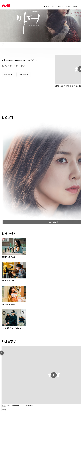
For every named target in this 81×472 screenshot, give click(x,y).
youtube (24, 60)
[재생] (54, 375)
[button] (9, 74)
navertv (27, 60)
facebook (35, 60)
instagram (32, 60)
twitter (29, 60)
